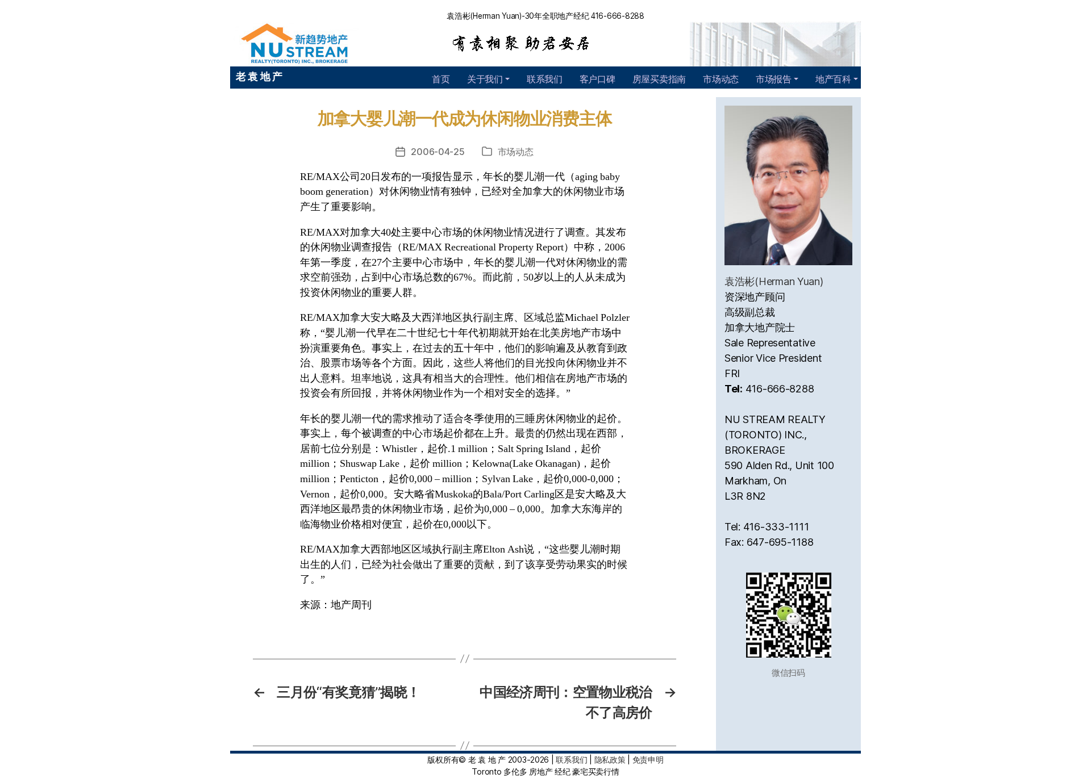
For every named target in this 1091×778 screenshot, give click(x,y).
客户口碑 (597, 79)
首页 (440, 79)
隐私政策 (610, 759)
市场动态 (721, 79)
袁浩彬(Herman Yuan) (773, 281)
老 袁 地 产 (259, 76)
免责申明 (648, 759)
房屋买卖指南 (659, 79)
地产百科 (833, 79)
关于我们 (485, 79)
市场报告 (774, 79)
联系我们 (545, 79)
